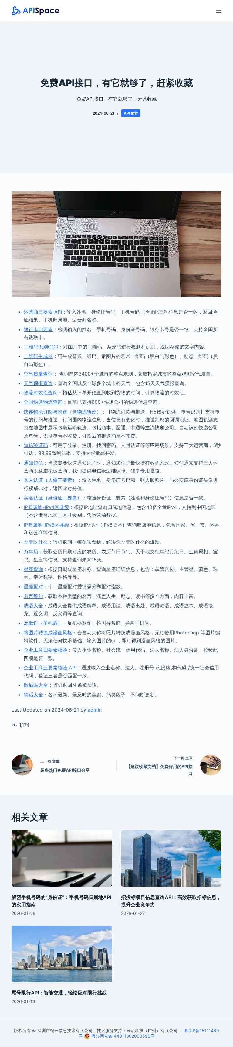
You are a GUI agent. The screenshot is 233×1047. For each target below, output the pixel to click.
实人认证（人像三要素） (50, 480)
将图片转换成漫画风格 (48, 633)
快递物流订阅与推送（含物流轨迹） (62, 412)
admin (95, 710)
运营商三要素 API (43, 312)
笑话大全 (33, 695)
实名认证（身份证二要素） (53, 498)
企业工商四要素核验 (45, 650)
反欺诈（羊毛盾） (43, 623)
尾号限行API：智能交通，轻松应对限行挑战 (59, 993)
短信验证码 (36, 445)
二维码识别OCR (41, 347)
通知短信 (33, 463)
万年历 (31, 551)
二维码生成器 (38, 356)
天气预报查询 (38, 383)
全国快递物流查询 (43, 402)
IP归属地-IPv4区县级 (46, 507)
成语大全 (33, 605)
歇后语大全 (36, 685)
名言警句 (33, 596)
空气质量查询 (38, 374)
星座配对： (36, 586)
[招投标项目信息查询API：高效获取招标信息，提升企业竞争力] (171, 858)
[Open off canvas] (218, 10)
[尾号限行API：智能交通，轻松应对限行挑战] (62, 954)
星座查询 (33, 569)
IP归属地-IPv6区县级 (46, 525)
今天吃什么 (36, 542)
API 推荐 (131, 113)
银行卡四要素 (38, 329)
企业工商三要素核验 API (50, 667)
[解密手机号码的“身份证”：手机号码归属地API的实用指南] (62, 858)
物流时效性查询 (41, 393)
